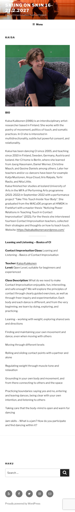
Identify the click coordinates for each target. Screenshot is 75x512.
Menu (39, 24)
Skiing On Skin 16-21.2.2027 (29, 8)
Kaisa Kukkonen (27, 263)
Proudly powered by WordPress (22, 503)
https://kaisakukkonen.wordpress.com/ (40, 229)
